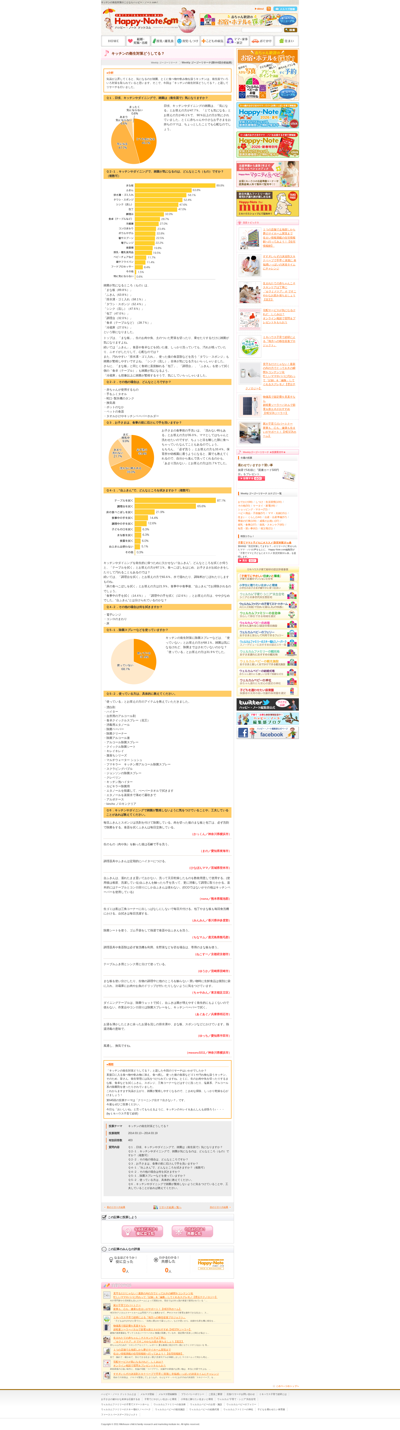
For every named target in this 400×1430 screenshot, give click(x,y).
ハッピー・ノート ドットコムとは (118, 1394)
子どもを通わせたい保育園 (271, 1409)
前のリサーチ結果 (116, 1207)
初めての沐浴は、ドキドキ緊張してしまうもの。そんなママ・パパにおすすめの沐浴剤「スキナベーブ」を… (164, 1377)
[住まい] (286, 41)
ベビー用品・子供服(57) (251, 513)
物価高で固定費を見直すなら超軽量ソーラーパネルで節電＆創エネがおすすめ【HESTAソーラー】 (279, 405)
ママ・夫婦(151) (277, 513)
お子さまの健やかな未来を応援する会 (120, 1399)
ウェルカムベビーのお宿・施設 (206, 1404)
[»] (293, 20)
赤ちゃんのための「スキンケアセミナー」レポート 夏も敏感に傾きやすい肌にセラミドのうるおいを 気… (159, 1345)
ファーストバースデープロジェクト (119, 1414)
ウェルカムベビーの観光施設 (170, 1409)
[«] (204, 20)
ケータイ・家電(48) (264, 505)
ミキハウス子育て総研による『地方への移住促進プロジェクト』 (149, 1317)
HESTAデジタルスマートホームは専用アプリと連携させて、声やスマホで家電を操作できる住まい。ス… (159, 1313)
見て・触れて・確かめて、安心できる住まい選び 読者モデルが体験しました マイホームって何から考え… (159, 1357)
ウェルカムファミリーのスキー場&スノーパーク (126, 1409)
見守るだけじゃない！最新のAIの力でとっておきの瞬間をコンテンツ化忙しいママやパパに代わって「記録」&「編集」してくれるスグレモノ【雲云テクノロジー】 (270, 376)
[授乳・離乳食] (163, 41)
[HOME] (113, 41)
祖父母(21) (267, 528)
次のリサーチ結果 (219, 1207)
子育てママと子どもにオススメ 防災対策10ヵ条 (264, 542)
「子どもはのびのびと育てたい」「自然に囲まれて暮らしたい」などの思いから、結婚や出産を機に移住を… (164, 1321)
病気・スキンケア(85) (272, 524)
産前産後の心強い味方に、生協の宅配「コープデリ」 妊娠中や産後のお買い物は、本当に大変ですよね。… (160, 1369)
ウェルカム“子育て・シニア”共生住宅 (236, 1399)
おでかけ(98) (245, 502)
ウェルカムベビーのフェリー (241, 1404)
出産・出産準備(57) (276, 517)
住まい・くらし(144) (249, 517)
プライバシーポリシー (192, 1394)
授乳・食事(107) (247, 524)
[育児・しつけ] (187, 41)
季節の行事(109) (247, 520)
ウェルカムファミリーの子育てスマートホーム (125, 1404)
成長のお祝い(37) (269, 520)
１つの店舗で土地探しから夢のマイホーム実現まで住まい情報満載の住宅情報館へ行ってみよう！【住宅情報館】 (279, 237)
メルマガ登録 (147, 1394)
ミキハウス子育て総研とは (273, 1394)
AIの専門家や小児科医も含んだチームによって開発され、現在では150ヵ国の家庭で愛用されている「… (159, 1300)
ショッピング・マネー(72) (253, 509)
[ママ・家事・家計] (237, 41)
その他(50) (244, 505)
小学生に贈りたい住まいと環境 (197, 1399)
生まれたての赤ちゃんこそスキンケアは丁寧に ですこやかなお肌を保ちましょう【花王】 (279, 291)
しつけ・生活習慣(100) (269, 502)
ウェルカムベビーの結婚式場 (204, 1409)
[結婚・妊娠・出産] (138, 41)
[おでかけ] (261, 41)
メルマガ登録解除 (168, 1394)
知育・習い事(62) (248, 528)
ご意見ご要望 (215, 1394)
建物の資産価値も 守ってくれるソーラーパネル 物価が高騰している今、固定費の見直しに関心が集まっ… (159, 1333)
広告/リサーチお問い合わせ (241, 1394)
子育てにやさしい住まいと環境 (160, 1399)
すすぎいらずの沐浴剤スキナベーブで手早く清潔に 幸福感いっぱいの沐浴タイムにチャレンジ (166, 1373)
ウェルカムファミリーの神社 (238, 1409)
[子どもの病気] (212, 41)
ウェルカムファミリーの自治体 (170, 1404)
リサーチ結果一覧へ (170, 1207)
